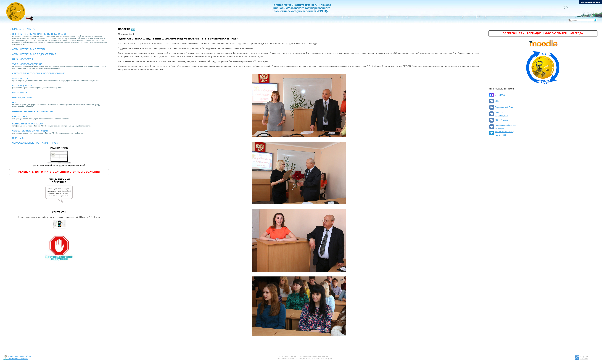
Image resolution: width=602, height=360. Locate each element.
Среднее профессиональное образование (38, 73)
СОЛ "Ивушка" (502, 120)
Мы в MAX (500, 95)
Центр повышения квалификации (32, 111)
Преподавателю (22, 97)
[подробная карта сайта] (5, 357)
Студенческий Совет (504, 107)
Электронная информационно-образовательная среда (543, 33)
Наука (15, 102)
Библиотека (19, 116)
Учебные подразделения (27, 64)
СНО (497, 101)
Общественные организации (30, 130)
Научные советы (22, 59)
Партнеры (18, 138)
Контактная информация (27, 123)
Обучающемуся (22, 85)
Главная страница (23, 29)
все (133, 29)
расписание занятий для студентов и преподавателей (59, 156)
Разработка (585, 357)
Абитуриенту (20, 78)
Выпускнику (19, 92)
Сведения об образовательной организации (39, 34)
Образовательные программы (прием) (35, 143)
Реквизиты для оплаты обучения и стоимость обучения (59, 172)
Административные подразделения (34, 54)
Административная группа (28, 49)
